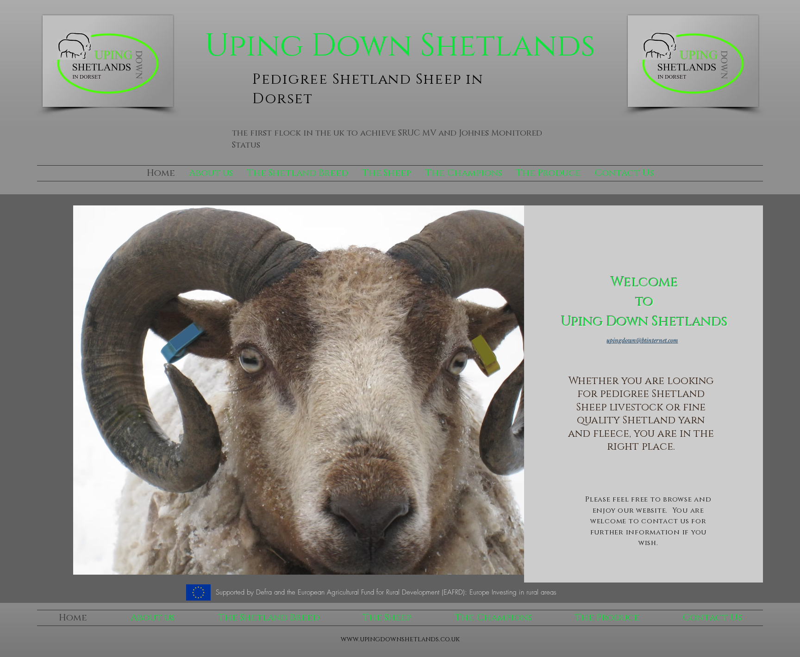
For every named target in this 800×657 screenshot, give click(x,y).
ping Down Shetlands (411, 46)
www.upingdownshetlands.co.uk (400, 639)
